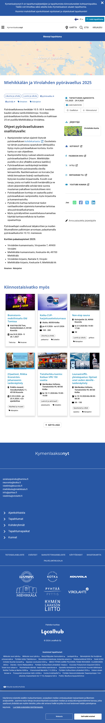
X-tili (72, 165)
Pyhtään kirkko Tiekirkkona (25, 659)
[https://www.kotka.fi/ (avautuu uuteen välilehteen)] (52, 581)
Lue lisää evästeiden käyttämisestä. (28, 707)
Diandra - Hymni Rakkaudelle (21, 665)
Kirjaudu (97, 27)
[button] (82, 221)
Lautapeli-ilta (72, 656)
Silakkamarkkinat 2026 (82, 659)
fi (82, 18)
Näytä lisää (54, 425)
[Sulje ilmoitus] (102, 2)
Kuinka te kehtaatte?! (52, 673)
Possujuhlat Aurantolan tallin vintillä (27, 673)
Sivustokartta (94, 555)
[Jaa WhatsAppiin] (74, 202)
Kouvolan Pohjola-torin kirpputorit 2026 (84, 665)
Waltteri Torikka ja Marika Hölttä (15, 670)
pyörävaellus (47, 96)
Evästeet (32, 555)
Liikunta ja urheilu (12, 96)
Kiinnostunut (91, 110)
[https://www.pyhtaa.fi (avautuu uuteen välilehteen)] (52, 596)
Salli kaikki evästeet (88, 716)
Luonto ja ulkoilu (30, 96)
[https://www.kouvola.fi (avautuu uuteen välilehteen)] (78, 581)
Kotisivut (74, 146)
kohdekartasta (32, 141)
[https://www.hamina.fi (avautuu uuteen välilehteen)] (26, 581)
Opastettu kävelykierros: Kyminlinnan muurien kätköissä (80, 668)
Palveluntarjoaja (53, 561)
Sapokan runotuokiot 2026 (36, 662)
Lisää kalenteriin (75, 105)
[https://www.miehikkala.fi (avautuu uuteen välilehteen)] (26, 596)
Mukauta (59, 716)
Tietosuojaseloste (14, 555)
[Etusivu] (15, 27)
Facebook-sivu (76, 156)
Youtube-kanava (78, 184)
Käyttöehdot (76, 555)
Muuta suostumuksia (16, 687)
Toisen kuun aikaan (9, 668)
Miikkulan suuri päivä (11, 656)
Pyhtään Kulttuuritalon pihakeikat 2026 (74, 670)
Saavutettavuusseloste (53, 555)
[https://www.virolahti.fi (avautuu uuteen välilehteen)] (78, 596)
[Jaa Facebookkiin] (81, 202)
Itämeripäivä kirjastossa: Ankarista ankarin (54, 659)
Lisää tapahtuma (96, 19)
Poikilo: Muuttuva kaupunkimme (71, 676)
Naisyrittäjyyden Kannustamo (53, 656)
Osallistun (74, 110)
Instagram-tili (76, 175)
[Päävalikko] (3, 27)
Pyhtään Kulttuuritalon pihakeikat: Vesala (50, 665)
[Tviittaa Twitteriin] (87, 202)
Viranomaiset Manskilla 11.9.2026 (43, 670)
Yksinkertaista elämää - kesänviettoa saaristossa (37, 668)
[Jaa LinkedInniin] (93, 202)
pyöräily (10, 102)
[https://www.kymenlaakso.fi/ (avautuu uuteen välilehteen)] (52, 610)
